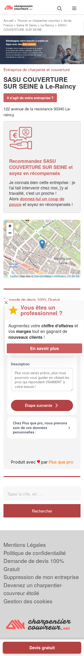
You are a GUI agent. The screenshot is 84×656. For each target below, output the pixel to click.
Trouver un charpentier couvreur (38, 20)
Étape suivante (38, 405)
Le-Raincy (47, 25)
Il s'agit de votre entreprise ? (30, 97)
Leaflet (14, 276)
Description (20, 364)
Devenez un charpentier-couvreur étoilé (33, 589)
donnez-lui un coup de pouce (36, 201)
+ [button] (9, 226)
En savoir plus (44, 348)
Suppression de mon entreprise (41, 577)
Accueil (9, 20)
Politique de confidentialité (35, 553)
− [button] (9, 233)
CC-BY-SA (73, 276)
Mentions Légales (25, 544)
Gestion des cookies (28, 601)
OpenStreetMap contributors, (50, 276)
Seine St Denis (27, 25)
